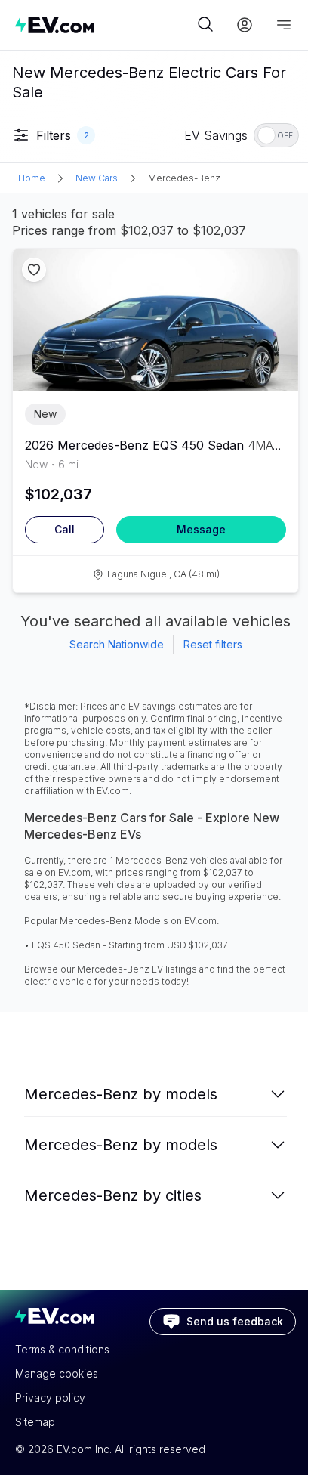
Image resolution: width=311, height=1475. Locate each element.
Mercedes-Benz (184, 178)
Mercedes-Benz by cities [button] (113, 1195)
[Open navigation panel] (284, 25)
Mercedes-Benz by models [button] (120, 1094)
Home (31, 178)
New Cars (96, 178)
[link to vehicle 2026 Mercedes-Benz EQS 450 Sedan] (155, 320)
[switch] (276, 135)
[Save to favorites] (34, 270)
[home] (104, 24)
